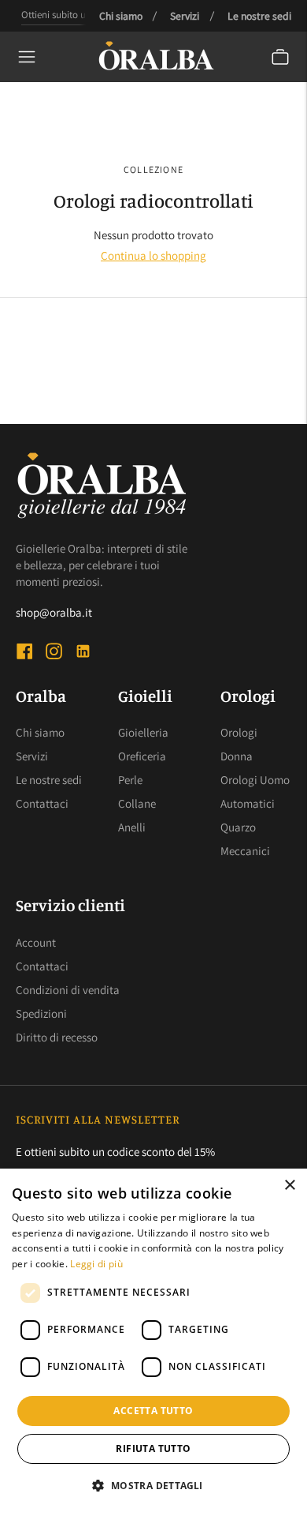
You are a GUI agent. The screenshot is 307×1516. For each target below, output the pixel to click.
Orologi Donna (238, 744)
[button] (153, 1486)
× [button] (289, 1185)
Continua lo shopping (153, 255)
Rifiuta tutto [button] (153, 1448)
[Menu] (27, 56)
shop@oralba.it (54, 612)
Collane (137, 803)
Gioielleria (143, 732)
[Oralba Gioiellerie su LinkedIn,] (83, 653)
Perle (130, 779)
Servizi (184, 16)
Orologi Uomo (255, 779)
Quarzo (238, 827)
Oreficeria (142, 756)
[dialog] (153, 1342)
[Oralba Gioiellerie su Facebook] (24, 653)
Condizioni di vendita (68, 989)
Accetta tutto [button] (153, 1410)
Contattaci (42, 803)
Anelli (132, 827)
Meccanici (245, 850)
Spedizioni (41, 1013)
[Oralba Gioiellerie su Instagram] (54, 653)
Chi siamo (120, 16)
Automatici (247, 803)
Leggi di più (96, 1263)
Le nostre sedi (259, 16)
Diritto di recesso (57, 1037)
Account (36, 942)
